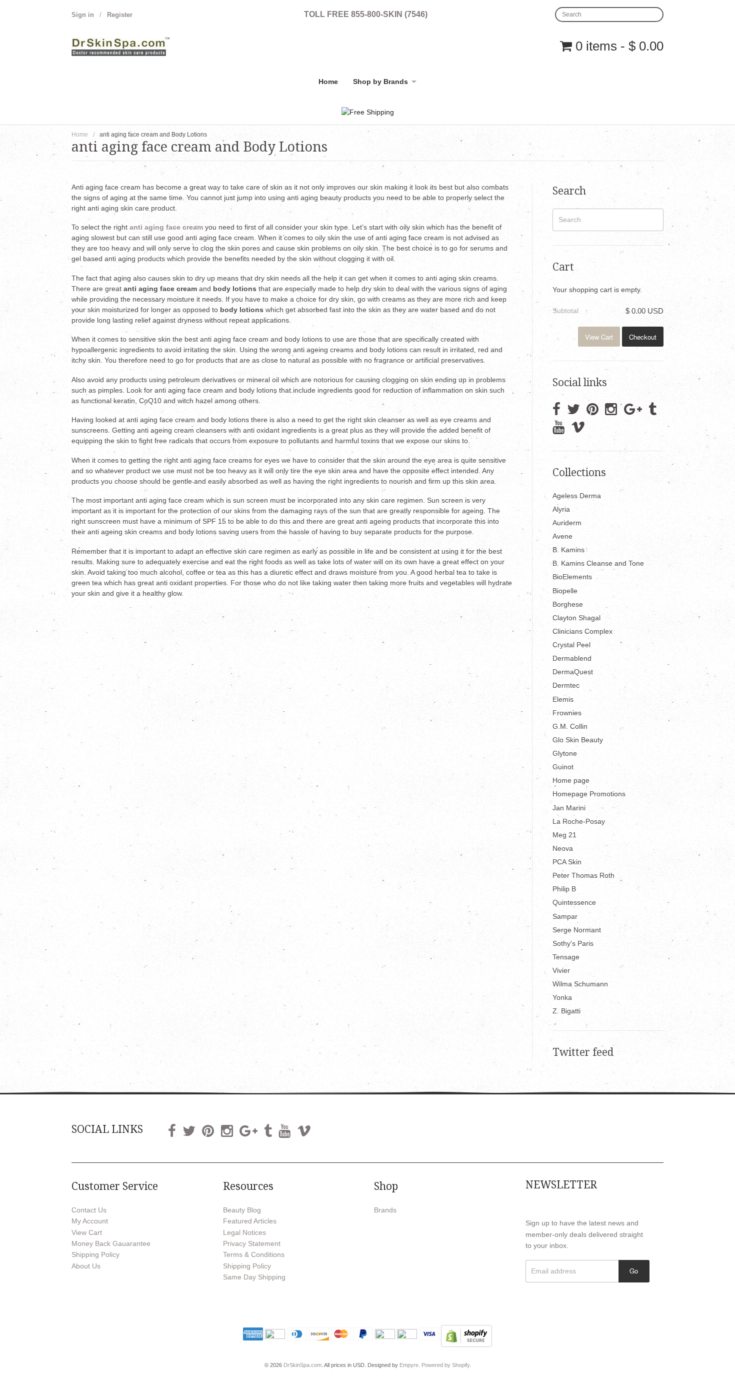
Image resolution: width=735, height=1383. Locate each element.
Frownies (567, 713)
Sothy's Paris (573, 943)
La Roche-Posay (578, 821)
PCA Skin (567, 862)
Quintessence (574, 902)
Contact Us (89, 1210)
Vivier (561, 970)
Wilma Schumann (580, 984)
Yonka (562, 997)
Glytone (564, 753)
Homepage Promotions (589, 794)
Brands (385, 1210)
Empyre (409, 1365)
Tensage (566, 957)
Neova (562, 848)
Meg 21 (564, 835)
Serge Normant (576, 930)
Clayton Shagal (576, 618)
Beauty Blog (242, 1210)
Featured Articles (249, 1221)
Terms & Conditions (253, 1254)
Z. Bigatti (566, 1011)
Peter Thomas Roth (583, 875)
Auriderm (567, 523)
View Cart (599, 337)
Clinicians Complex (582, 631)
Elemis (563, 699)
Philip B (564, 889)
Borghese (567, 604)
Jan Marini (569, 808)
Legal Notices (244, 1232)
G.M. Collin (570, 726)
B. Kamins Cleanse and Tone (598, 563)
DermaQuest (572, 672)
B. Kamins (568, 550)
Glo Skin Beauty (577, 740)
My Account (90, 1221)
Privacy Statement (251, 1243)
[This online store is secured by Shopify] (466, 1335)
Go (634, 1270)
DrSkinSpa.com (303, 1365)
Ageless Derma (576, 496)
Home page (571, 780)
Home (328, 82)
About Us (86, 1266)
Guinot (563, 767)
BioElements (572, 577)
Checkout (642, 337)
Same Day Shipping (254, 1277)
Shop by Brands (380, 82)
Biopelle (565, 591)
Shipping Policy (96, 1254)
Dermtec (566, 685)
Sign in (83, 15)
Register (119, 15)
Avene (562, 536)
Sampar (565, 916)
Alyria (561, 509)
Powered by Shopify (446, 1365)
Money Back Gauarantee (111, 1243)
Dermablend (572, 658)
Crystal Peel (571, 645)
